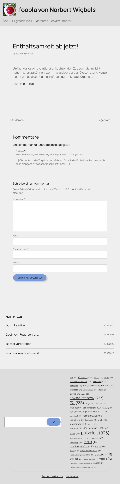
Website (16, 262)
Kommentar (19, 199)
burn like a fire (15, 325)
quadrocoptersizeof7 (79, 438)
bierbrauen (99, 382)
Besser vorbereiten (18, 343)
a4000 (98, 377)
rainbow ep (76, 442)
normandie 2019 (78, 428)
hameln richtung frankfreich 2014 (88, 411)
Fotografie (94, 407)
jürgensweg (78, 423)
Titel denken (17, 120)
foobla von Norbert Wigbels (57, 9)
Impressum (72, 476)
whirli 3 (106, 458)
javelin (102, 420)
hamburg (107, 408)
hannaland (75, 416)
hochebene (77, 420)
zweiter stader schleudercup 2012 (83, 467)
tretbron (103, 454)
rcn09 (92, 442)
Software (29, 53)
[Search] (54, 422)
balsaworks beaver (80, 381)
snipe (100, 446)
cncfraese (76, 390)
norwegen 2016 (98, 428)
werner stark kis (91, 459)
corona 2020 (90, 390)
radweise (96, 438)
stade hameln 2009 (90, 450)
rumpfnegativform (82, 446)
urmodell (76, 458)
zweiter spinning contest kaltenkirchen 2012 (86, 463)
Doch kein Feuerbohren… (22, 334)
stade (74, 450)
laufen (92, 424)
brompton (76, 385)
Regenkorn (104, 120)
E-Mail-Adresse (20, 249)
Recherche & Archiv (52, 476)
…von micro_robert (25, 84)
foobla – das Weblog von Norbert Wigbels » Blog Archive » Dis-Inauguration (49, 154)
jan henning (91, 420)
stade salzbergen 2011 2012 (81, 455)
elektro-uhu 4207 (79, 393)
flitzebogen (78, 407)
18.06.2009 (21, 150)
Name (16, 235)
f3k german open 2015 (95, 403)
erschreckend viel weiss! (22, 353)
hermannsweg (93, 415)
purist (75, 433)
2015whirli (85, 377)
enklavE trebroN (86, 397)
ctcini (102, 390)
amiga (108, 377)
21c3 (73, 378)
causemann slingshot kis (98, 385)
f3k (77, 402)
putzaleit (95, 433)
